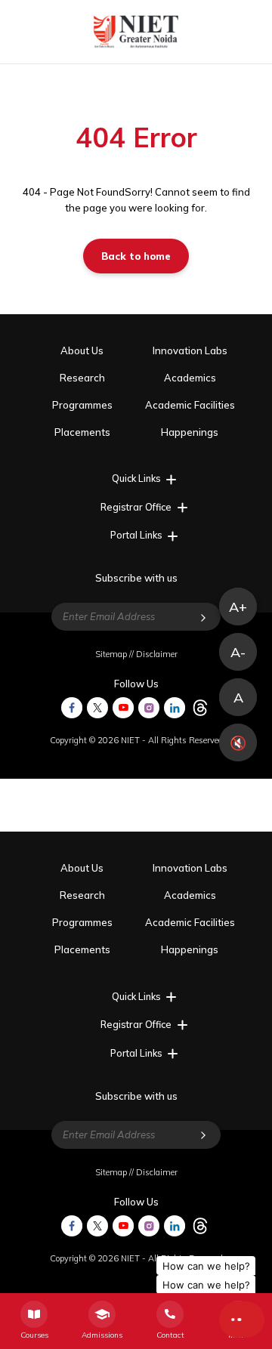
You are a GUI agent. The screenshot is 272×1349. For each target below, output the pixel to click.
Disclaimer (157, 654)
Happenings (189, 432)
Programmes (82, 405)
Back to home (136, 256)
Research (82, 378)
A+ (238, 607)
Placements (82, 432)
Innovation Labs (190, 350)
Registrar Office (136, 507)
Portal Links (136, 535)
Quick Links (136, 478)
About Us (82, 350)
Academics (190, 378)
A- (238, 652)
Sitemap (111, 654)
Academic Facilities (190, 405)
